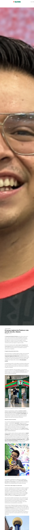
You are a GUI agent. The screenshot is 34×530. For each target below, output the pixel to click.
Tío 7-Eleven (6, 333)
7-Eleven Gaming (7, 328)
